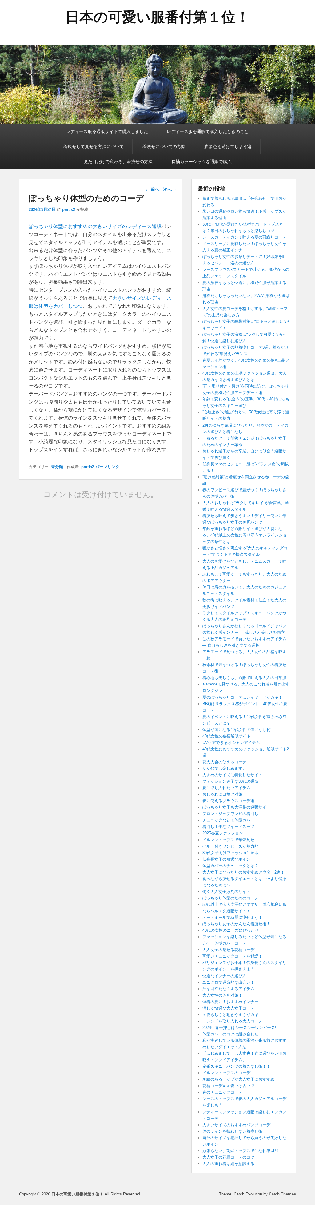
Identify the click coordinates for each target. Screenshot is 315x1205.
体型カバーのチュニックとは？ (230, 865)
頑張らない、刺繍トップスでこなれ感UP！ (241, 1150)
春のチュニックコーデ (222, 1092)
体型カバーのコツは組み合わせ (230, 1034)
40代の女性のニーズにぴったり (230, 930)
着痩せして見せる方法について (93, 146)
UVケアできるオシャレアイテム (231, 742)
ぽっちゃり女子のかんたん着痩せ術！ (236, 924)
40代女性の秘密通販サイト (226, 736)
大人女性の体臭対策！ (222, 995)
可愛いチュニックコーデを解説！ (232, 956)
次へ (170, 189)
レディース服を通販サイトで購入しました (107, 131)
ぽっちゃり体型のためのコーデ (230, 898)
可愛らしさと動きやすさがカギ (230, 1014)
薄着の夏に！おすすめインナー (230, 1001)
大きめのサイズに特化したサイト (232, 775)
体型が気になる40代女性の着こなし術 (236, 729)
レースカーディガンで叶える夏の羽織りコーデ (244, 237)
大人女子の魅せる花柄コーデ (228, 949)
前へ (152, 189)
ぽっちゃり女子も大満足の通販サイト (236, 807)
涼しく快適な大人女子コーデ (228, 1008)
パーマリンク (107, 466)
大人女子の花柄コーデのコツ (228, 1157)
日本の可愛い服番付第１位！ (157, 17)
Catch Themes (282, 1194)
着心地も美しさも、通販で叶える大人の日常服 (244, 677)
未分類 (57, 466)
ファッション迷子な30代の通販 (230, 781)
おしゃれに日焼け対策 (222, 794)
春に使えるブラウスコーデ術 (228, 800)
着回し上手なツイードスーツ (228, 826)
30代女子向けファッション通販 (230, 852)
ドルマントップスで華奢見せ (228, 839)
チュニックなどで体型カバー (228, 820)
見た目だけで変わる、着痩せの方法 (118, 161)
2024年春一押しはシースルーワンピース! (239, 1027)
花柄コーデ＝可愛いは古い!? (228, 1085)
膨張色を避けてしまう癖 (228, 146)
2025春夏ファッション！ (224, 833)
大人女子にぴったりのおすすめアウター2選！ (243, 872)
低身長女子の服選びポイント (228, 859)
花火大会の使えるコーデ (224, 762)
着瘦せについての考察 (163, 146)
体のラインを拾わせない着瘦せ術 (232, 1131)
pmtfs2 (68, 209)
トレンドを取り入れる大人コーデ (232, 1021)
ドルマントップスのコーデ (226, 1072)
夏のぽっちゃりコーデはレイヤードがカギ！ (242, 697)
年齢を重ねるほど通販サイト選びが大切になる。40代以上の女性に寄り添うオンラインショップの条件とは (244, 535)
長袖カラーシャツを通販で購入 (201, 161)
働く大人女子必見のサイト (226, 891)
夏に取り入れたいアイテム (226, 787)
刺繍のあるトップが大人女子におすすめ (238, 1079)
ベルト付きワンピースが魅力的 (230, 846)
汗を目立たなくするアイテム (228, 988)
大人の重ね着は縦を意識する (228, 1163)
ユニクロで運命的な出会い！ (228, 982)
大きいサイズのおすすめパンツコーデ (236, 1125)
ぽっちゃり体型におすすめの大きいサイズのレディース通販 (95, 226)
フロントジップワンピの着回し (230, 813)
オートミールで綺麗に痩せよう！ (232, 917)
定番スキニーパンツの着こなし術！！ (236, 1066)
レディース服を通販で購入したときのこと (208, 131)
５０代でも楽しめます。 (224, 768)
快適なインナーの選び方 (224, 976)
